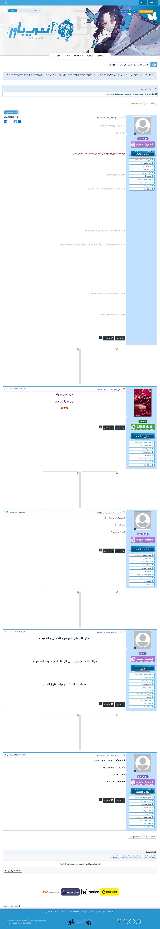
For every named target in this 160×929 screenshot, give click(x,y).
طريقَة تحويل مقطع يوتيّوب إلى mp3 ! (71, 864)
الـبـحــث (67, 55)
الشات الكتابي (142, 65)
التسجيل (152, 2)
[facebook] (138, 921)
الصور (139, 857)
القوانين (130, 65)
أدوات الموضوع (12, 112)
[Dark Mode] (6, 2)
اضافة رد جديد (150, 103)
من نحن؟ (90, 55)
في (123, 857)
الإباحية (130, 857)
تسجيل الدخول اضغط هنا (19, 74)
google (115, 857)
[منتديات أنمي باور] (80, 921)
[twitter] (132, 921)
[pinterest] (119, 921)
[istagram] (125, 921)
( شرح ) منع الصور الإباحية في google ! (109, 117)
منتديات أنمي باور (124, 74)
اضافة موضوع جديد (136, 103)
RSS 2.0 (111, 911)
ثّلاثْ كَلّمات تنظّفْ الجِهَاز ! (92, 864)
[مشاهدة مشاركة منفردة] (7, 389)
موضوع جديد (145, 11)
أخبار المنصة (78, 55)
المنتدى (100, 55)
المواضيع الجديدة (87, 911)
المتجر (111, 65)
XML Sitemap (74, 911)
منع (146, 857)
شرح (153, 857)
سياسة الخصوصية (61, 911)
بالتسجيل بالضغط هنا (38, 74)
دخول (59, 55)
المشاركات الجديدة (127, 11)
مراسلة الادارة (100, 911)
